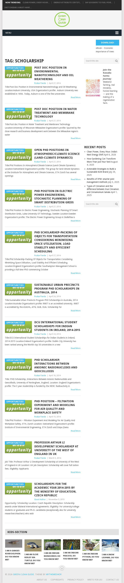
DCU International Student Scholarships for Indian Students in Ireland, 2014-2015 (57, 326)
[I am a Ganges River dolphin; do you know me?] (13, 543)
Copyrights (57, 579)
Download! (107, 42)
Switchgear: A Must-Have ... (18, 7)
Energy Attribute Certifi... (67, 3)
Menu (8, 33)
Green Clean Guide (23, 574)
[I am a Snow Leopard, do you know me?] (110, 545)
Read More (75, 97)
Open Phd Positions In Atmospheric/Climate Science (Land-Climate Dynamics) (57, 153)
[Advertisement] (60, 46)
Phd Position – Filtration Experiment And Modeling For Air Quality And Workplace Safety (54, 407)
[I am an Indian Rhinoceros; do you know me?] (52, 544)
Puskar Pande (40, 83)
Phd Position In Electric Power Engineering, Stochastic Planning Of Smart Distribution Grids (54, 196)
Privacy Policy (75, 579)
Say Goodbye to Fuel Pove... (99, 3)
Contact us (112, 579)
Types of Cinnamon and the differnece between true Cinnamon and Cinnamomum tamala (103, 189)
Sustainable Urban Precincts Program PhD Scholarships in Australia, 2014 (56, 288)
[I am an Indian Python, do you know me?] (91, 545)
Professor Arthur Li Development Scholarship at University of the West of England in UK (56, 448)
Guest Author (40, 499)
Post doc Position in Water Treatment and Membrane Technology (55, 112)
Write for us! (94, 579)
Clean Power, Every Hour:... (36, 3)
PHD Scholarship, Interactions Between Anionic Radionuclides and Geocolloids (55, 365)
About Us (42, 579)
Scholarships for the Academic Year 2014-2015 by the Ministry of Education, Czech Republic (55, 489)
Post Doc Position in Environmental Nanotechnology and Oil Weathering (54, 73)
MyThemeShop (53, 574)
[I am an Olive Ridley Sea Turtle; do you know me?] (33, 545)
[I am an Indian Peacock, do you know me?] (71, 544)
